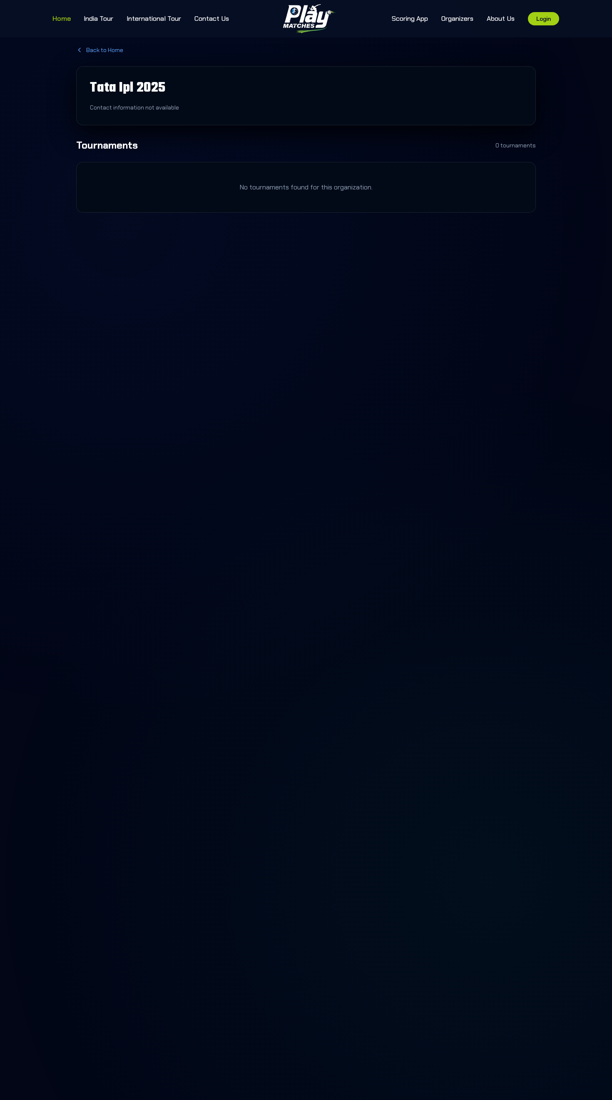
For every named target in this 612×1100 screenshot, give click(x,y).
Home (61, 18)
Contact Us (211, 18)
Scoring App (410, 18)
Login (543, 18)
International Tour (154, 18)
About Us (501, 18)
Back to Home (104, 50)
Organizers (457, 18)
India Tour (98, 18)
